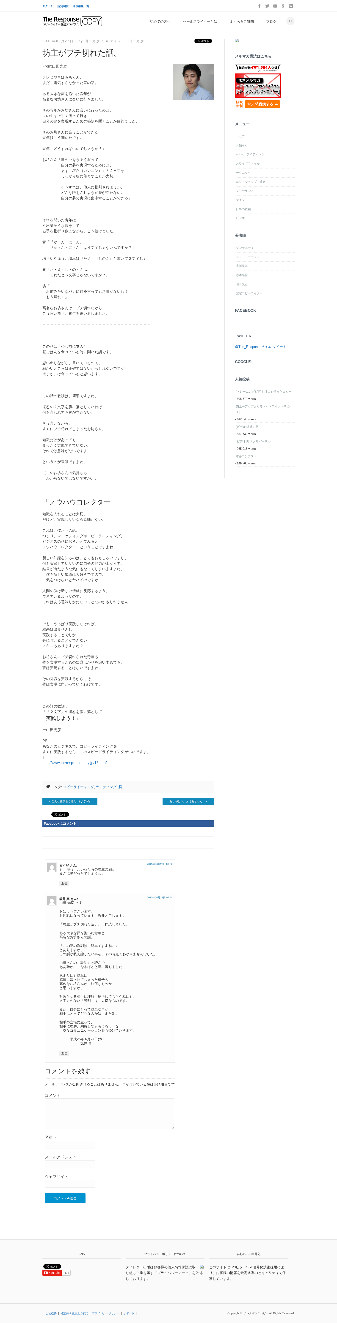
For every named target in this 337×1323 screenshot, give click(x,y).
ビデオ (240, 218)
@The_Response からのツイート (260, 347)
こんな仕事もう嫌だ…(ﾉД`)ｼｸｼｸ (71, 801)
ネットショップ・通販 (251, 182)
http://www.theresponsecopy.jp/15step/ (74, 763)
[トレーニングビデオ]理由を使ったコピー (263, 391)
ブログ (271, 21)
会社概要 (51, 1313)
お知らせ (242, 145)
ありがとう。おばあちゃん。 (187, 801)
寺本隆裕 (242, 275)
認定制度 (63, 6)
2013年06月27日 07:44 (159, 897)
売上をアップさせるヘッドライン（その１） (263, 409)
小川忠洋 (242, 266)
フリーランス (245, 190)
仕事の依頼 (243, 209)
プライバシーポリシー (105, 1313)
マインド (118, 41)
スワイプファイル (248, 163)
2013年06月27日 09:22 (159, 864)
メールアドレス (60, 1157)
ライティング (106, 787)
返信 (64, 883)
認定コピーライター (249, 293)
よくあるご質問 (242, 21)
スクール (47, 6)
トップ (240, 136)
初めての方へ (160, 21)
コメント (53, 1095)
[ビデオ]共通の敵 (247, 426)
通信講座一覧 (81, 6)
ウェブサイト (57, 1176)
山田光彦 (136, 41)
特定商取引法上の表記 (74, 1313)
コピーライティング (78, 787)
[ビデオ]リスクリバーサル (253, 441)
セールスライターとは (200, 21)
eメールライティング (250, 154)
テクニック (243, 172)
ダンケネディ (245, 247)
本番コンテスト (246, 456)
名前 (50, 1137)
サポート (128, 1313)
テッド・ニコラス (248, 257)
